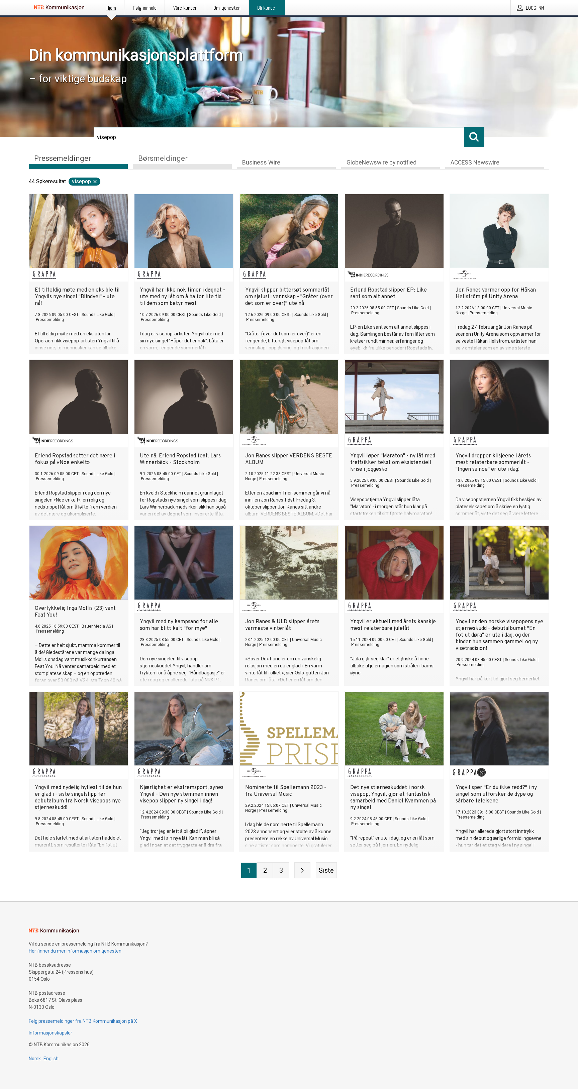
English (51, 1058)
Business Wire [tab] (261, 162)
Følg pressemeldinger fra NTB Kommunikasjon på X (83, 1021)
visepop (81, 181)
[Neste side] (302, 870)
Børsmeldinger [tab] (163, 158)
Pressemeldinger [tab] (62, 158)
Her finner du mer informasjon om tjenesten (75, 951)
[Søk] (474, 137)
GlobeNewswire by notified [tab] (381, 162)
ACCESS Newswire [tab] (475, 162)
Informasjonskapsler (50, 1033)
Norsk (35, 1058)
